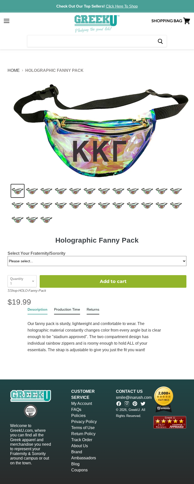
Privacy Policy (84, 422)
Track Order (81, 440)
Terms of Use (83, 428)
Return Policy (83, 434)
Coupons (79, 470)
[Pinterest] (135, 403)
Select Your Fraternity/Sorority (36, 253)
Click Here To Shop (122, 6)
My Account (81, 403)
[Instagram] (127, 403)
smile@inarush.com (134, 397)
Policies (78, 415)
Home (14, 70)
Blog (75, 464)
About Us (79, 446)
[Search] (160, 41)
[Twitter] (143, 403)
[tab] (37, 310)
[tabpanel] (97, 333)
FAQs (76, 409)
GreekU (134, 410)
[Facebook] (119, 403)
